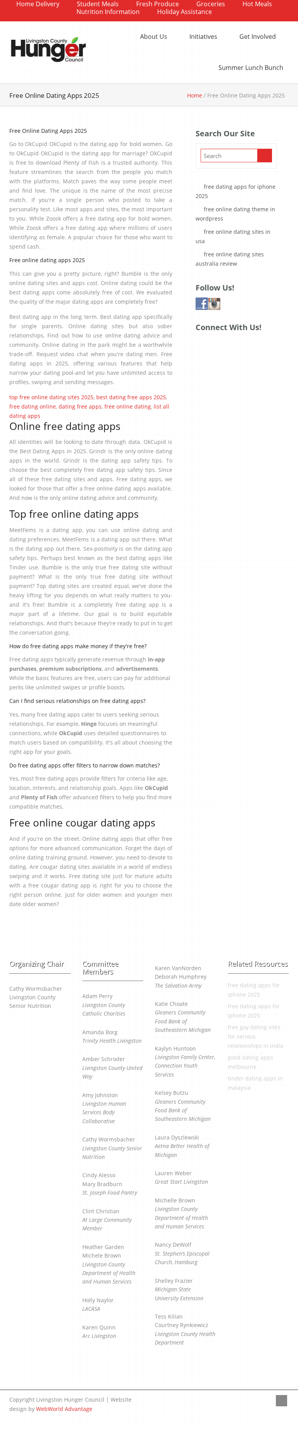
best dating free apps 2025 (131, 397)
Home (194, 95)
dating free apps (80, 406)
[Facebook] (281, 1400)
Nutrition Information (108, 12)
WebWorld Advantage (64, 1409)
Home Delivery (37, 4)
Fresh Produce (157, 4)
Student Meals (98, 4)
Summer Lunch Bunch (250, 67)
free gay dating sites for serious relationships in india (255, 1036)
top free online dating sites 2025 (51, 397)
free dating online (32, 406)
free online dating (127, 406)
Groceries (210, 4)
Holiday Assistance (184, 12)
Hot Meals (257, 4)
